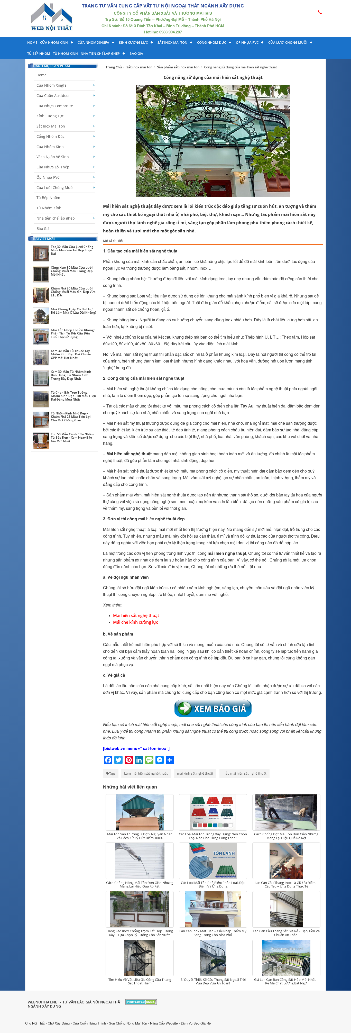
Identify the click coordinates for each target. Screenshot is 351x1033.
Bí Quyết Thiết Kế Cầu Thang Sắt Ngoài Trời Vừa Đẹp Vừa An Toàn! (213, 981)
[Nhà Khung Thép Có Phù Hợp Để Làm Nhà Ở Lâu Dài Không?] (41, 315)
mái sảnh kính (239, 296)
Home (32, 42)
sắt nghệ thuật (136, 389)
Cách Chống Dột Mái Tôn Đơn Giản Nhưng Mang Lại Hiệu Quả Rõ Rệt (286, 836)
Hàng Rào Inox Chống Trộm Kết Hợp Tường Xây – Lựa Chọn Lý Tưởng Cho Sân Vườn (139, 933)
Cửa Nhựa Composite (54, 105)
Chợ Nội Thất (35, 1023)
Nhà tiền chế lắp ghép (100, 53)
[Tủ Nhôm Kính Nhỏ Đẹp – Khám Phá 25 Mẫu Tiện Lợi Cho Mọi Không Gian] (41, 420)
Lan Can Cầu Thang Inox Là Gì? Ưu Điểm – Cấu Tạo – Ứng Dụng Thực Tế (286, 884)
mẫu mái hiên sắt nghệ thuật (244, 773)
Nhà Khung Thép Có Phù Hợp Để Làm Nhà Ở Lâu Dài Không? (73, 311)
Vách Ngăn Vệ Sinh (52, 156)
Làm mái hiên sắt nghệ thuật (146, 773)
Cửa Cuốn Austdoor (53, 95)
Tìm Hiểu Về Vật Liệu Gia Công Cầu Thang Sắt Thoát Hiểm (139, 981)
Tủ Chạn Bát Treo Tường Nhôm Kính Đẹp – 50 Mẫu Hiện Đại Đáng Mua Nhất (73, 395)
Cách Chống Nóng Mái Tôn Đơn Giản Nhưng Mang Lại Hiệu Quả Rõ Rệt (139, 884)
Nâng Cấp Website (164, 1023)
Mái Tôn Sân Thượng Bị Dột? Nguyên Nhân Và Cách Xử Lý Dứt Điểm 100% (139, 836)
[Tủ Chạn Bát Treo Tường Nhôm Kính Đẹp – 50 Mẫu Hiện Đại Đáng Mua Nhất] (41, 399)
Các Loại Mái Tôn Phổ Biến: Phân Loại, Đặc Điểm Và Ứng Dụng (213, 884)
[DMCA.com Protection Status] (141, 1001)
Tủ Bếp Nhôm (38, 53)
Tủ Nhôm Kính (65, 53)
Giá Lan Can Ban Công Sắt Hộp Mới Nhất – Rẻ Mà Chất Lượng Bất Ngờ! (286, 981)
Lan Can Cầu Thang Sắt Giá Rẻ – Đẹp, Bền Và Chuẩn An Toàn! (286, 933)
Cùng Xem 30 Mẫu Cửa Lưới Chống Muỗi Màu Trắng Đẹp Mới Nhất (72, 270)
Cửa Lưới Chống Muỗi (287, 42)
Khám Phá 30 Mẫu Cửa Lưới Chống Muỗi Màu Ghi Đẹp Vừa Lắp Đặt (73, 291)
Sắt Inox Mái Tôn (172, 42)
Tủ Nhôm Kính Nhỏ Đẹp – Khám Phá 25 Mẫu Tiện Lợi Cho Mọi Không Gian (70, 416)
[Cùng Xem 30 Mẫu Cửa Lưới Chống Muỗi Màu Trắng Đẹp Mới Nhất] (41, 274)
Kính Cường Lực (50, 115)
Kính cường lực (133, 42)
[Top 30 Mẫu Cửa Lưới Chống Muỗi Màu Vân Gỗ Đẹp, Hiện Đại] (41, 253)
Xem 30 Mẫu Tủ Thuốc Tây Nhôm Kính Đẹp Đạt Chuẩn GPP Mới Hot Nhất (71, 354)
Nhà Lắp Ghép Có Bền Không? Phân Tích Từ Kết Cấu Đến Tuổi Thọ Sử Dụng (73, 333)
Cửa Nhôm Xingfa (93, 42)
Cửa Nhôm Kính (54, 42)
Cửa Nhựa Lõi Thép (52, 167)
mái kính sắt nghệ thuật (195, 773)
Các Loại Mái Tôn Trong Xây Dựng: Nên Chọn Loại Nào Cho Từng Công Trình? (213, 836)
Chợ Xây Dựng (59, 1023)
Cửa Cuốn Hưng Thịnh (89, 1023)
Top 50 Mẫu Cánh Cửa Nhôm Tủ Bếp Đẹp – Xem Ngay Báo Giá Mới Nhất (72, 437)
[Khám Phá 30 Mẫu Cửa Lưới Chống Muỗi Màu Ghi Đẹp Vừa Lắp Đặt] (41, 295)
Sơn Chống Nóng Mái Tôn (128, 1023)
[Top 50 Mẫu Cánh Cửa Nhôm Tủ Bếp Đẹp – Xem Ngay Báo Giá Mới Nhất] (41, 440)
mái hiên (142, 644)
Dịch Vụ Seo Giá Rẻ (196, 1023)
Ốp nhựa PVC (247, 42)
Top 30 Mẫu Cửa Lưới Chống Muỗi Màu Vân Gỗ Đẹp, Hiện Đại (72, 250)
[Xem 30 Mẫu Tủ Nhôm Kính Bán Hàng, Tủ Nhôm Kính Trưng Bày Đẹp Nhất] (41, 378)
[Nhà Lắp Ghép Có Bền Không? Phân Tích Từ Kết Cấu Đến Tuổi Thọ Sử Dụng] (41, 336)
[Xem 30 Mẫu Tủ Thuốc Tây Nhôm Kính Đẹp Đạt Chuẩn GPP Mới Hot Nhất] (41, 357)
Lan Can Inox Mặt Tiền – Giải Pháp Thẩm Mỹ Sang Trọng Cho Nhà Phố (212, 933)
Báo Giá (136, 53)
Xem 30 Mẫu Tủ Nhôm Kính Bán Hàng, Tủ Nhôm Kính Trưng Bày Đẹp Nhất (71, 374)
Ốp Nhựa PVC (48, 177)
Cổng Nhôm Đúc (211, 42)
